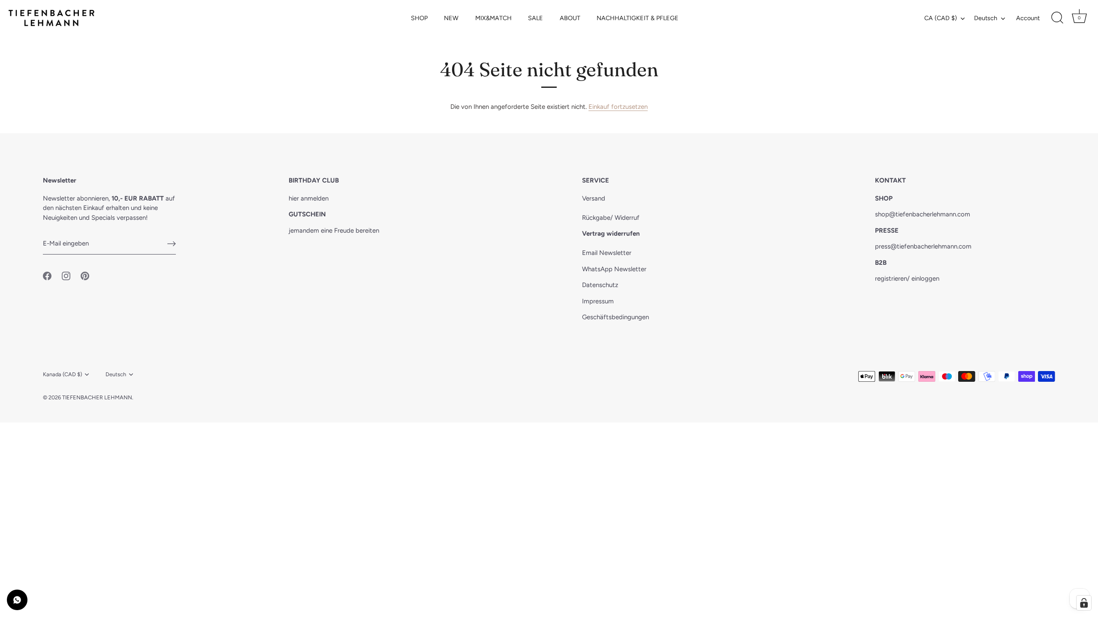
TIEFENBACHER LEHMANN (97, 397)
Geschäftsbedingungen (615, 317)
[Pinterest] (85, 275)
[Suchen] (1057, 18)
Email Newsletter (606, 253)
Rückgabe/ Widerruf (610, 218)
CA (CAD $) (940, 18)
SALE (535, 18)
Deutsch (985, 18)
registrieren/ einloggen (907, 278)
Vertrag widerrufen (611, 233)
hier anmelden (309, 198)
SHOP (419, 18)
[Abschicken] (171, 244)
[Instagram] (66, 275)
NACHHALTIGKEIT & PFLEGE (638, 18)
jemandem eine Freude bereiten (334, 230)
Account (1028, 18)
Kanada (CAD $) (62, 374)
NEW (451, 18)
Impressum (598, 301)
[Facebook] (47, 275)
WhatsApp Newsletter (614, 269)
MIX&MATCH (493, 18)
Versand (593, 198)
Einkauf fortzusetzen (618, 107)
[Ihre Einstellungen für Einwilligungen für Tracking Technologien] (1084, 603)
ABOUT (570, 18)
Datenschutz (600, 285)
